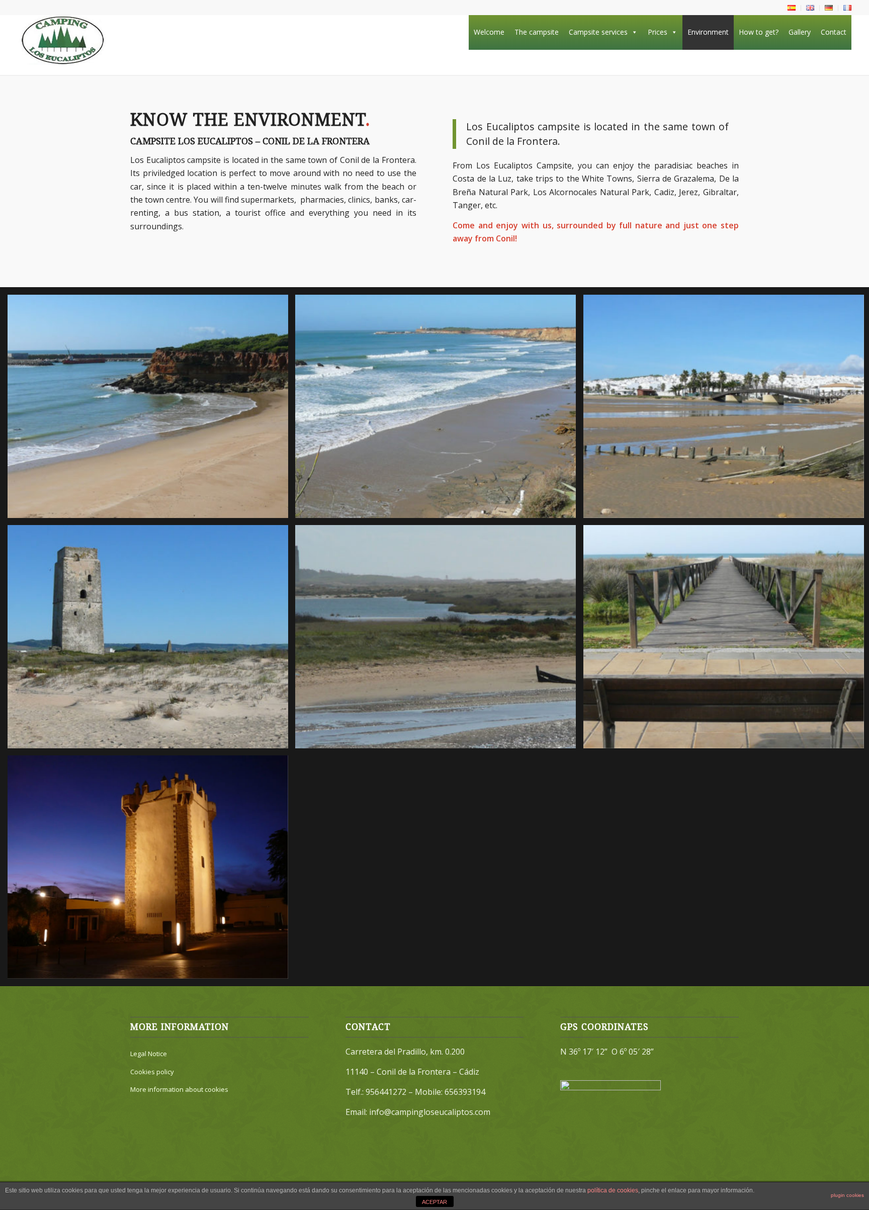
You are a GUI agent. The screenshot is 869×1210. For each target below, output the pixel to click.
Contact (833, 32)
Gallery (800, 32)
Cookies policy (152, 1071)
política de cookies (612, 1190)
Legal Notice (148, 1053)
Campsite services (598, 32)
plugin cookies (847, 1195)
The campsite (536, 32)
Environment (708, 32)
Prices (657, 32)
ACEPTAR (434, 1202)
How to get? (758, 32)
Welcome (489, 32)
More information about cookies (179, 1089)
